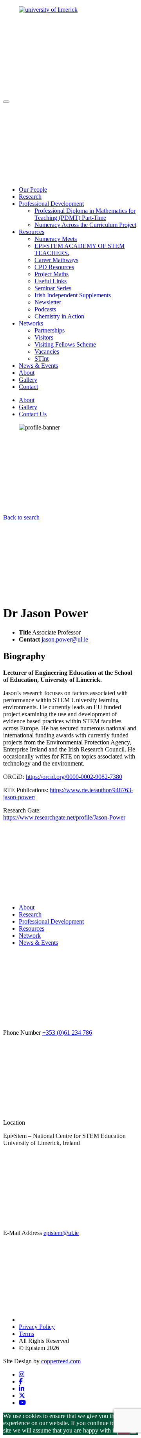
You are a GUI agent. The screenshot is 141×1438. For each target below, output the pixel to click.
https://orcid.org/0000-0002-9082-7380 (74, 776)
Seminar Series (52, 288)
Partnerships (49, 330)
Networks (31, 323)
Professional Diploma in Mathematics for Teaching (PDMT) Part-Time (85, 214)
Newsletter (47, 302)
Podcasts (45, 309)
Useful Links (50, 281)
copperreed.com (61, 1361)
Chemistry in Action (59, 316)
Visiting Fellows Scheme (65, 344)
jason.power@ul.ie (65, 639)
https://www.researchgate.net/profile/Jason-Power (64, 817)
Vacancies (46, 351)
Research (30, 196)
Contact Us (33, 414)
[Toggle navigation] (6, 102)
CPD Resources (54, 267)
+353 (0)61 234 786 (67, 1032)
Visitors (43, 337)
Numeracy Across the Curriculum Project (85, 224)
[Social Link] (21, 1374)
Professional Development (51, 203)
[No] (133, 1432)
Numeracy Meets (55, 238)
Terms (26, 1333)
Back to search (21, 517)
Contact (28, 386)
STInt (41, 358)
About (26, 372)
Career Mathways (56, 260)
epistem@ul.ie (61, 1232)
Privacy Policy (37, 1326)
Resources (31, 231)
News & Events (38, 365)
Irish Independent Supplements (72, 295)
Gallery (28, 379)
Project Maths (51, 274)
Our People (33, 189)
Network (30, 935)
